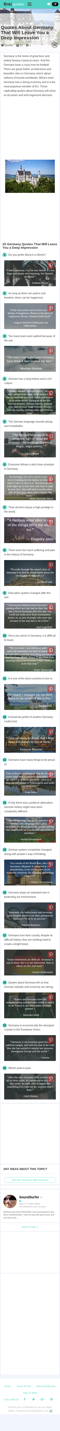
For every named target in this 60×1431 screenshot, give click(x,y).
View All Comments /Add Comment (30, 1180)
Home (7, 1386)
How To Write (30, 1392)
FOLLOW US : (12, 1399)
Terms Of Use (23, 1386)
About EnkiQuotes (46, 1386)
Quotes (9, 45)
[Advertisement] (30, 129)
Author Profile (29, 1227)
